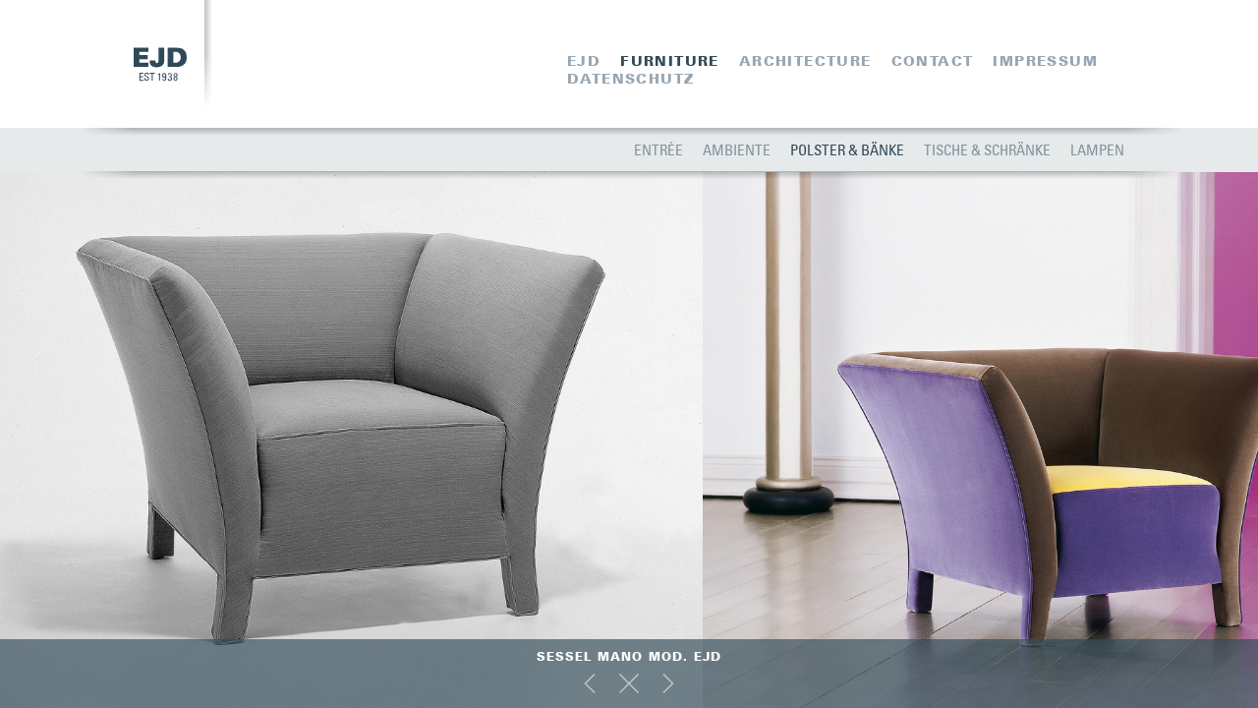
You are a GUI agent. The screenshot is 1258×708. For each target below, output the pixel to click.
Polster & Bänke (847, 149)
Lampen (1097, 149)
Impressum (1045, 61)
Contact (932, 61)
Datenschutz (630, 79)
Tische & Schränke (987, 149)
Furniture (669, 61)
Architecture (805, 61)
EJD (583, 61)
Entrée (658, 149)
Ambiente (737, 149)
